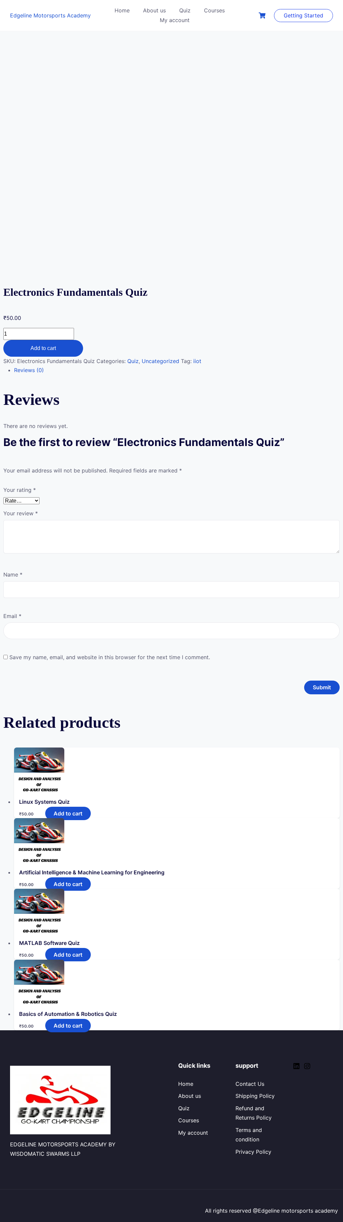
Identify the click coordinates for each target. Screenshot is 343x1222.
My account (175, 20)
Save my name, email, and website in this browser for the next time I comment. (109, 657)
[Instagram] (307, 1068)
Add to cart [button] (68, 813)
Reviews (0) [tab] (29, 370)
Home (122, 10)
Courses (214, 10)
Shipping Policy (255, 1096)
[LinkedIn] (296, 1068)
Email (12, 616)
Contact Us (249, 1083)
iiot (197, 361)
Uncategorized (160, 361)
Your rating (19, 490)
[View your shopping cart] (263, 15)
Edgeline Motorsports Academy (50, 15)
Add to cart (43, 348)
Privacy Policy (253, 1151)
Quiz (185, 10)
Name (12, 574)
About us (154, 10)
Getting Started (303, 15)
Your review (20, 513)
